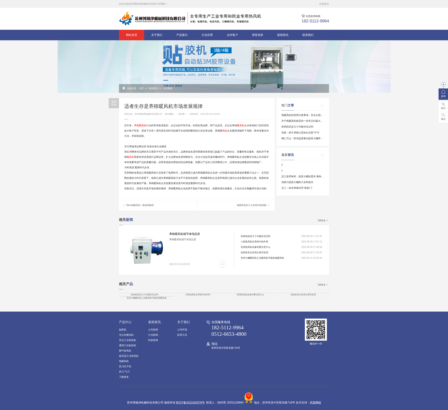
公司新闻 (167, 88)
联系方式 (182, 334)
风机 (224, 130)
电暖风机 (124, 361)
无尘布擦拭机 (126, 334)
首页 (141, 88)
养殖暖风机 (140, 125)
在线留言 (324, 3)
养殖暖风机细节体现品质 (184, 233)
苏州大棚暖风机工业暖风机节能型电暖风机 (262, 258)
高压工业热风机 (127, 340)
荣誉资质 (257, 34)
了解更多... (125, 376)
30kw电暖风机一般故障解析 (140, 205)
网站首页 (131, 34)
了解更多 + (322, 220)
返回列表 (113, 103)
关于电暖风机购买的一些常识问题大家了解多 (305, 120)
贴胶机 (122, 329)
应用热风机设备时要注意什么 (255, 247)
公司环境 (182, 329)
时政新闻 (153, 340)
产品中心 (125, 322)
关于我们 (156, 34)
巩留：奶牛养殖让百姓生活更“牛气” (300, 132)
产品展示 (182, 34)
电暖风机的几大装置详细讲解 (251, 205)
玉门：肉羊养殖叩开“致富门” (297, 188)
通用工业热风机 (127, 345)
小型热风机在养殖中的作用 (254, 241)
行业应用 (207, 34)
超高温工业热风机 (129, 355)
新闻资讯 (282, 34)
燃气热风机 (125, 350)
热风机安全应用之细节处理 (254, 252)
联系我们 (308, 34)
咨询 (443, 96)
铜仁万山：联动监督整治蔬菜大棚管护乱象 (304, 138)
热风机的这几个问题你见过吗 (297, 126)
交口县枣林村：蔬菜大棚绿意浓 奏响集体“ (304, 176)
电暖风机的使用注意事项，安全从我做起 (303, 115)
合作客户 (232, 34)
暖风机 (240, 125)
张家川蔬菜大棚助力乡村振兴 (297, 182)
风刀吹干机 (125, 366)
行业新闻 (153, 334)
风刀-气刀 (124, 371)
